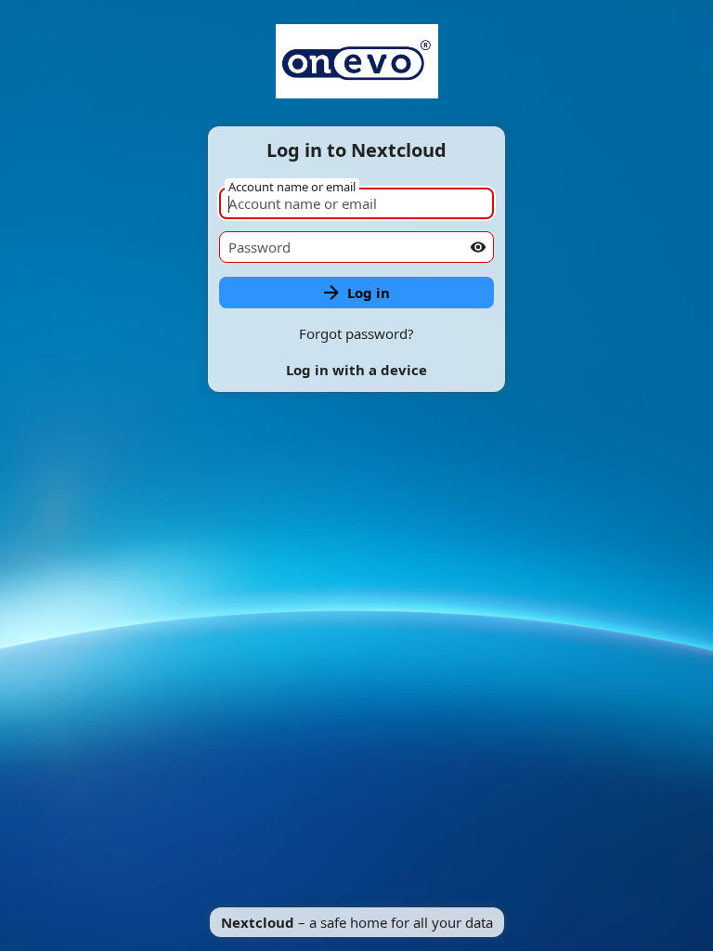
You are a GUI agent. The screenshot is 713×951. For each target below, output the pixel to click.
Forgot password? (356, 333)
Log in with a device (356, 369)
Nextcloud (257, 922)
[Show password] (478, 247)
